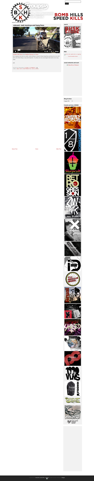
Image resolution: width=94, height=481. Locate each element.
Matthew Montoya (29, 54)
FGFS (21, 68)
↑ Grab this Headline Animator (73, 56)
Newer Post (14, 149)
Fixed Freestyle (27, 68)
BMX (18, 68)
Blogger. (63, 477)
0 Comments (32, 67)
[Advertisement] (73, 448)
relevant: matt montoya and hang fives (28, 25)
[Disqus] (36, 91)
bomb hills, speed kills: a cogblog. (42, 477)
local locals (35, 68)
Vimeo (36, 54)
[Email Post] (37, 67)
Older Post (58, 149)
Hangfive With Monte (18, 54)
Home (36, 149)
